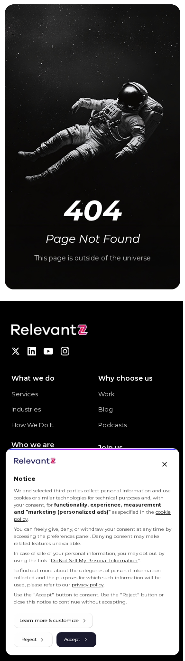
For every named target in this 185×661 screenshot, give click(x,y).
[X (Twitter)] (15, 351)
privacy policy (87, 585)
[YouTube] (48, 351)
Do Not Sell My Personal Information (94, 560)
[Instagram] (65, 351)
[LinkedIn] (32, 351)
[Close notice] (164, 464)
